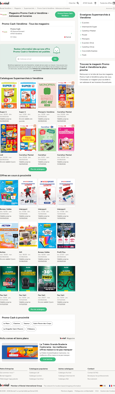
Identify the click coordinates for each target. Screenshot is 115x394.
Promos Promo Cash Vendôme (65, 14)
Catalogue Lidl (34, 373)
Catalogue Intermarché (66, 376)
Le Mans (6, 323)
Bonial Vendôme (5, 8)
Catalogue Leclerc (35, 376)
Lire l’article (47, 359)
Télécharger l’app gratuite (9, 379)
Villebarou (31, 329)
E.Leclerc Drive (88, 43)
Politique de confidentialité (84, 391)
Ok (55, 59)
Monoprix (86, 39)
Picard (84, 35)
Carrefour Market (89, 31)
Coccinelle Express (89, 51)
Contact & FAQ (93, 373)
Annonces (109, 8)
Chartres (16, 323)
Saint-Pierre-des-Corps (42, 323)
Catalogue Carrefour (36, 379)
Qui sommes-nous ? (7, 373)
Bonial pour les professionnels (98, 376)
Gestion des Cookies (107, 391)
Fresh (84, 55)
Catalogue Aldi (63, 379)
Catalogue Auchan (64, 373)
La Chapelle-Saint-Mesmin (13, 329)
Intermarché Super (89, 27)
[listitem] (9, 101)
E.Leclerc (85, 23)
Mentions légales (67, 391)
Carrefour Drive (88, 47)
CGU (97, 391)
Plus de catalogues (38, 169)
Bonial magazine (5, 376)
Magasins (17, 8)
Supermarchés (29, 8)
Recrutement (92, 379)
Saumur (27, 323)
